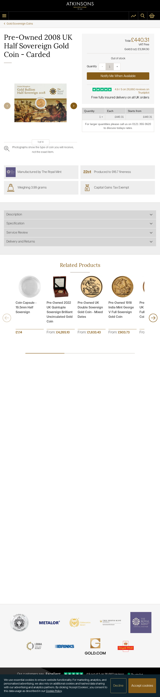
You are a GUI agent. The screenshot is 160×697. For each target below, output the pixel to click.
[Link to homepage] (80, 6)
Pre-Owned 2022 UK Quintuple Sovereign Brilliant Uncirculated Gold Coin (60, 312)
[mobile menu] (4, 16)
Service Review (17, 232)
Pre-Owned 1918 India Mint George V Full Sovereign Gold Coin (121, 310)
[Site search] (142, 16)
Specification (15, 223)
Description (14, 214)
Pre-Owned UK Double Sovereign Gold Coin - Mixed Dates (90, 310)
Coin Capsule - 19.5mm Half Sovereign (26, 307)
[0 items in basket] (153, 16)
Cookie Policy (54, 691)
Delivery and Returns (20, 241)
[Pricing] (133, 16)
